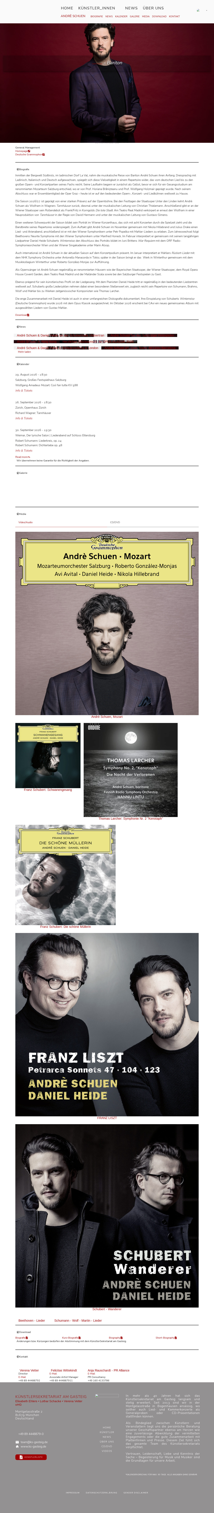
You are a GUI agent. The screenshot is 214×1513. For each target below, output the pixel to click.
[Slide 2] (92, 502)
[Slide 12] (125, 502)
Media (146, 17)
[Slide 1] (89, 502)
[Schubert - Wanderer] (107, 1216)
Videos (107, 1451)
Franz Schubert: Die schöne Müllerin (65, 926)
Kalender (121, 17)
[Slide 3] (95, 502)
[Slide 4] (98, 502)
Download (159, 17)
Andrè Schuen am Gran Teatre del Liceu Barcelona (139, 347)
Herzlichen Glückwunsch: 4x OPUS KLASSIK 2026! (98, 341)
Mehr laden (24, 352)
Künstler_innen (96, 8)
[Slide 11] (122, 502)
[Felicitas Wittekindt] (64, 1367)
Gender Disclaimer (136, 1493)
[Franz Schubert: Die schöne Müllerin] (65, 875)
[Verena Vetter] (29, 1367)
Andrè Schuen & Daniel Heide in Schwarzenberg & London (57, 347)
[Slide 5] (102, 502)
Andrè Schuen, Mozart (107, 716)
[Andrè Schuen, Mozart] (107, 623)
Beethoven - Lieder (31, 1320)
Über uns (153, 8)
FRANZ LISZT (107, 1117)
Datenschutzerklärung (101, 1493)
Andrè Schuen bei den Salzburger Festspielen (142, 335)
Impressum (73, 1493)
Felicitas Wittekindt (64, 1370)
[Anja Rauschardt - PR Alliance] (108, 1367)
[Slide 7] (108, 502)
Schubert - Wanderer (107, 1309)
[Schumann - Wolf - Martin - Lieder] (78, 1317)
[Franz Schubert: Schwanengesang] (47, 755)
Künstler (107, 1432)
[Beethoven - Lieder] (31, 1317)
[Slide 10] (118, 502)
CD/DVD (107, 1446)
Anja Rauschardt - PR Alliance (108, 1370)
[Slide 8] (112, 502)
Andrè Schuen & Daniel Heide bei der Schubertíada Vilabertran (60, 335)
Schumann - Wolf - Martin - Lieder (78, 1320)
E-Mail (22, 1377)
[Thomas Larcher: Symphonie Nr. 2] (130, 770)
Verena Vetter (29, 1370)
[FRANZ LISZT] (107, 1024)
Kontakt (174, 17)
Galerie (135, 17)
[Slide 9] (115, 502)
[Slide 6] (105, 502)
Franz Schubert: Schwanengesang (48, 789)
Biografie (97, 17)
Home (67, 8)
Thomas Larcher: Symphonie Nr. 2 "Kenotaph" (131, 818)
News (131, 8)
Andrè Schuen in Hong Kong (36, 341)
